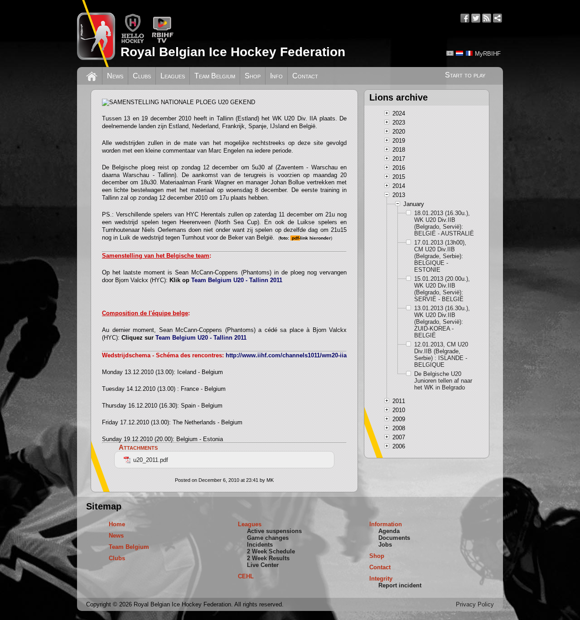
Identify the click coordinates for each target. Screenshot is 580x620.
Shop (253, 76)
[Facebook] (464, 18)
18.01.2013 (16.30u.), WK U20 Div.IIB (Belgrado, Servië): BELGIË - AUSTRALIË (444, 223)
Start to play (465, 75)
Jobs (385, 544)
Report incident (399, 585)
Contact (305, 76)
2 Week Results (268, 558)
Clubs (142, 76)
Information (385, 524)
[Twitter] (475, 18)
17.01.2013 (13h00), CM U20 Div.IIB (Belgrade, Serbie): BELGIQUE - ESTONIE (440, 256)
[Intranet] (497, 18)
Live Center (263, 565)
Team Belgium (214, 76)
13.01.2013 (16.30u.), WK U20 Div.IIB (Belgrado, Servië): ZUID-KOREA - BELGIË (442, 322)
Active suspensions (274, 531)
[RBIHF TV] (162, 41)
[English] (450, 53)
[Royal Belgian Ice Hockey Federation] (96, 33)
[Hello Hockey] (132, 41)
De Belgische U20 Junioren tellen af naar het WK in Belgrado (443, 380)
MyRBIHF (488, 53)
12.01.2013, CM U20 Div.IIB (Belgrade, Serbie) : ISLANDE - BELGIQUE (441, 354)
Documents (394, 537)
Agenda (389, 531)
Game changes (268, 537)
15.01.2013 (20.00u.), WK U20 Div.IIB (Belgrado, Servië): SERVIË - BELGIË (442, 289)
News (115, 76)
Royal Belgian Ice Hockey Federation (233, 52)
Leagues (172, 76)
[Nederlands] (459, 53)
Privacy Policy (475, 604)
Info (276, 76)
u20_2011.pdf (150, 460)
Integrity (380, 578)
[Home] (92, 75)
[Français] (469, 53)
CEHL (246, 576)
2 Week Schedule (271, 551)
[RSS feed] (486, 18)
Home (117, 524)
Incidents (260, 544)
